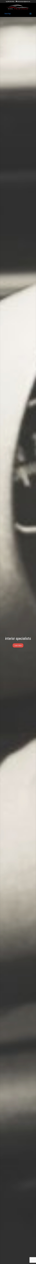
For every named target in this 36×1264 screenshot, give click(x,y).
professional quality (18, 638)
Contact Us (18, 645)
